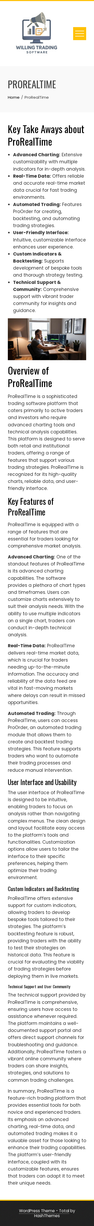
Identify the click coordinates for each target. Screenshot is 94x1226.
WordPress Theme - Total (44, 1210)
